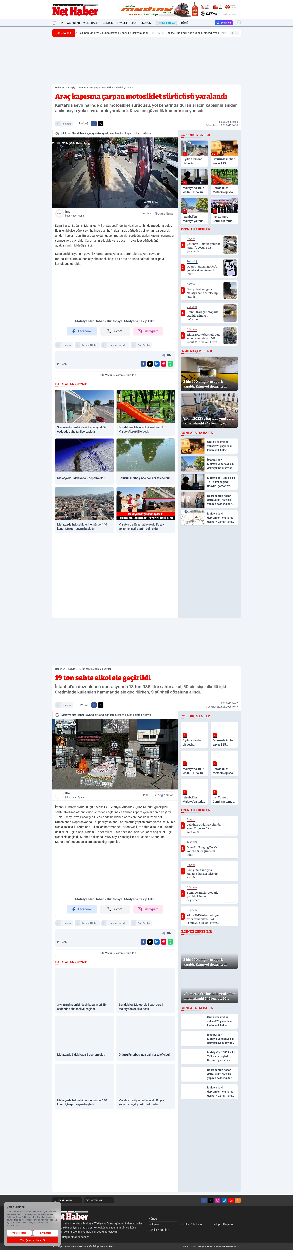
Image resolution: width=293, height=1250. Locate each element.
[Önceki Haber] (232, 33)
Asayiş (71, 87)
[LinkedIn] (224, 1200)
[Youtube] (231, 1200)
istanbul (67, 123)
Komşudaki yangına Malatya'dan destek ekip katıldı (191, 33)
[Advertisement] (36, 77)
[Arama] (238, 22)
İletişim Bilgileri (223, 1224)
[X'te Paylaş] (100, 123)
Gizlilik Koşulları (159, 1230)
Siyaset (122, 23)
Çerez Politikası (19, 1233)
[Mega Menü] (54, 23)
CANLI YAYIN (65, 1200)
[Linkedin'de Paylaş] (157, 364)
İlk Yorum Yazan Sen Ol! (118, 375)
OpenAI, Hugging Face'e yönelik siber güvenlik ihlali (112, 33)
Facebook (84, 331)
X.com (118, 331)
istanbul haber (90, 345)
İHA (74, 213)
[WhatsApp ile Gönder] (170, 364)
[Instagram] (217, 1200)
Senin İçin (226, 22)
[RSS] (238, 1200)
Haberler (60, 87)
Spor (134, 23)
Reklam (154, 1224)
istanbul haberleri (118, 345)
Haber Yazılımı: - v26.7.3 (212, 1246)
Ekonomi (146, 23)
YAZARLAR (96, 1200)
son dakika (144, 345)
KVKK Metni (45, 1233)
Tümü (184, 23)
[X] (210, 1200)
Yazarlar (73, 23)
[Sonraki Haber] (237, 33)
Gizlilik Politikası (191, 1224)
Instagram (151, 331)
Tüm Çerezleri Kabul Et (32, 1240)
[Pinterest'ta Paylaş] (163, 364)
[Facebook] (204, 1200)
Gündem (108, 23)
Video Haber (91, 23)
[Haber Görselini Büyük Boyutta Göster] (115, 172)
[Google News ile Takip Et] (164, 213)
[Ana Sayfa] (62, 23)
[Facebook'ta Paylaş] (94, 123)
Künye (153, 1218)
